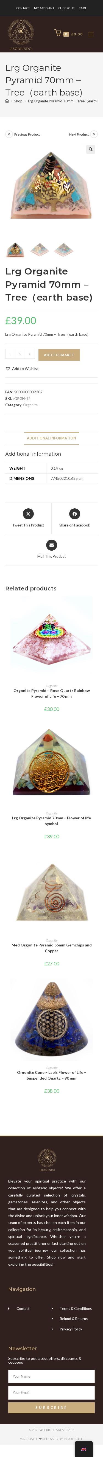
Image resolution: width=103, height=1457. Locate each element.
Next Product (79, 134)
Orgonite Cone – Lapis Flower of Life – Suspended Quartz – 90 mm (51, 1075)
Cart (83, 8)
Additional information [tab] (51, 438)
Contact (23, 8)
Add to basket (59, 355)
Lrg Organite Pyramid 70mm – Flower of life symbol (51, 821)
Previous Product (27, 134)
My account (44, 8)
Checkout (67, 8)
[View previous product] (9, 134)
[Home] (7, 101)
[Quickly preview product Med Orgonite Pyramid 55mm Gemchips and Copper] (96, 860)
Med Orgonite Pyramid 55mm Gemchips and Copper (52, 948)
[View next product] (94, 134)
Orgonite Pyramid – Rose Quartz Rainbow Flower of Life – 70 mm (51, 693)
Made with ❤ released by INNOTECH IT (52, 1439)
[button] (90, 149)
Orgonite (30, 405)
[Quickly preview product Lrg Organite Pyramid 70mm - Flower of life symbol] (96, 733)
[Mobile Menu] (89, 34)
